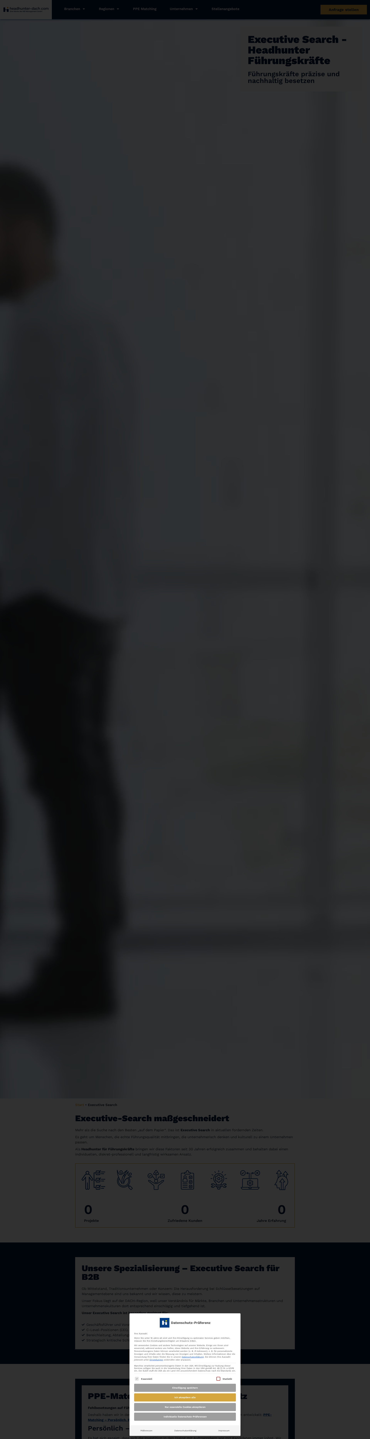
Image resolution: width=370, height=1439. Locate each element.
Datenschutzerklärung (193, 1357)
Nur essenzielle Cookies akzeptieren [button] (185, 1407)
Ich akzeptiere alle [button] (185, 1397)
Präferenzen (146, 1430)
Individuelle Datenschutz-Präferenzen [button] (185, 1416)
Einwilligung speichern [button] (185, 1387)
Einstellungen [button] (156, 1360)
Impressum (224, 1430)
